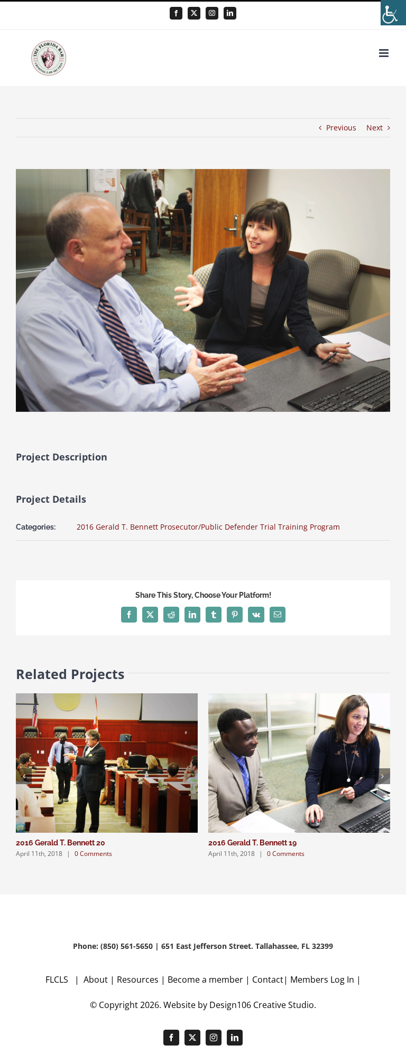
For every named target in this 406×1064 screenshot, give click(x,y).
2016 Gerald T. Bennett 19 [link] (252, 843)
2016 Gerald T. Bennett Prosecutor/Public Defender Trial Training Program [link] (208, 527)
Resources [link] (138, 979)
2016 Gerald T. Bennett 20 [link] (60, 843)
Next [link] (374, 128)
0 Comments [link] (93, 853)
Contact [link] (267, 979)
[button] (24, 776)
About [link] (97, 979)
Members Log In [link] (322, 979)
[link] (393, 12)
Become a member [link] (206, 979)
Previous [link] (341, 128)
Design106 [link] (230, 1005)
